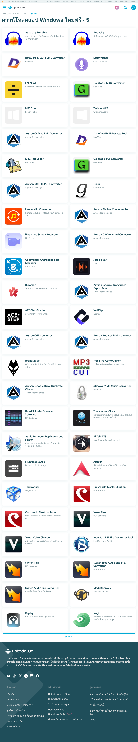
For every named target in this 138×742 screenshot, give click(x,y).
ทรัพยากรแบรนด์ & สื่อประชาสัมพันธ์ (25, 715)
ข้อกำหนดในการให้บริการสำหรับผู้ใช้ (109, 694)
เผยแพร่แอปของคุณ (58, 698)
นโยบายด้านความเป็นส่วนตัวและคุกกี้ (109, 699)
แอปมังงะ (88, 2)
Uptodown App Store (59, 694)
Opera (8, 2)
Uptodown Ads (56, 709)
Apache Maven (55, 2)
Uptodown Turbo (59, 714)
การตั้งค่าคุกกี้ (97, 704)
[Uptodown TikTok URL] (14, 676)
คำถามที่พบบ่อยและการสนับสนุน (65, 719)
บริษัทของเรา (13, 699)
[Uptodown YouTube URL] (9, 676)
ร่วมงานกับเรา (14, 726)
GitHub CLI (109, 2)
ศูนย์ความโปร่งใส (16, 710)
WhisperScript (98, 2)
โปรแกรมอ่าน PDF (33, 2)
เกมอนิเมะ (65, 2)
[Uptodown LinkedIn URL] (32, 676)
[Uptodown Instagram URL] (26, 676)
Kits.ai (82, 2)
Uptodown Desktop (19, 2)
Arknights (74, 2)
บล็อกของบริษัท (15, 721)
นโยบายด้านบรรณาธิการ (20, 704)
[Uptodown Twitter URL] (20, 676)
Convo (133, 2)
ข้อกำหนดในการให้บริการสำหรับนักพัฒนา (108, 712)
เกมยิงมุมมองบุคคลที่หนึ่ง (122, 2)
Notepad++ (44, 2)
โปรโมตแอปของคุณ (58, 704)
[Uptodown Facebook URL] (37, 676)
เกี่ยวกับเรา (12, 694)
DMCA (93, 719)
